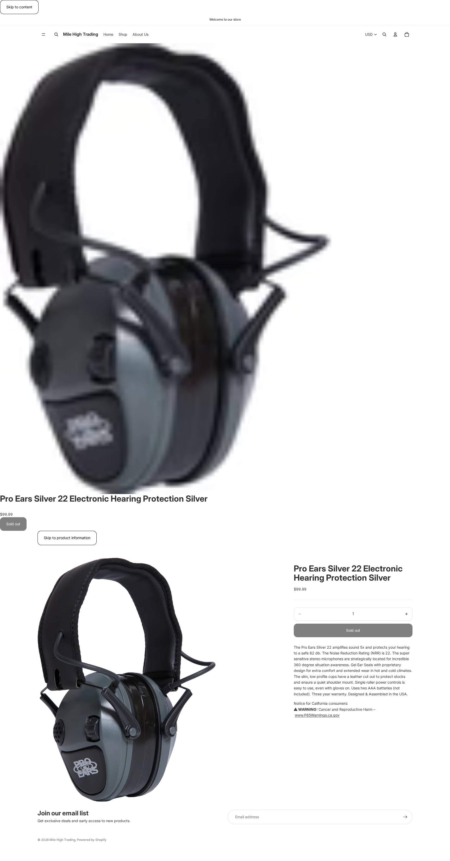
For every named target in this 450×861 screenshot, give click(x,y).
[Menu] (43, 34)
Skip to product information (67, 537)
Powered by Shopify (92, 840)
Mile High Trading (62, 840)
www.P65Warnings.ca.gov (317, 715)
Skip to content (19, 7)
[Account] (395, 34)
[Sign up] (405, 817)
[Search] (56, 34)
